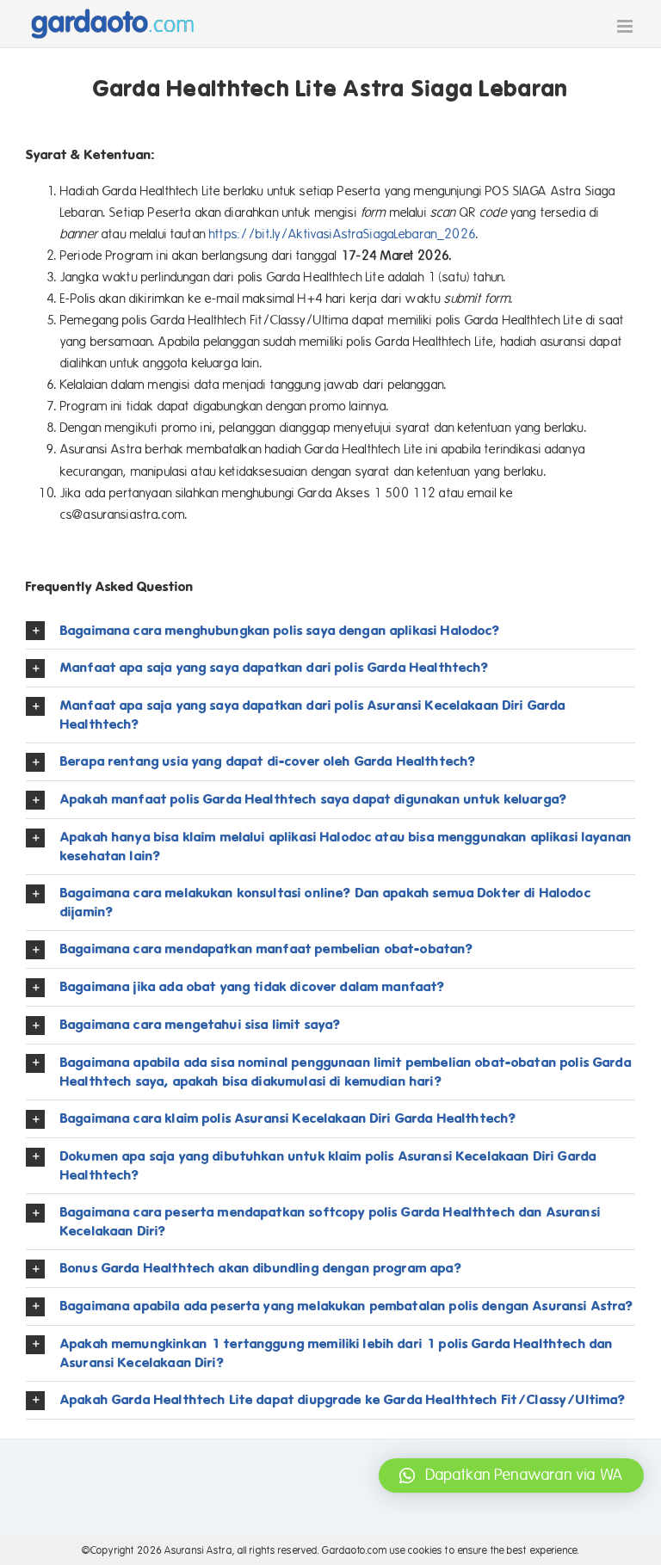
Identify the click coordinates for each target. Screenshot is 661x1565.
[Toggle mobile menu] (626, 26)
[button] (330, 631)
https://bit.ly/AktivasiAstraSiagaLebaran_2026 (342, 234)
